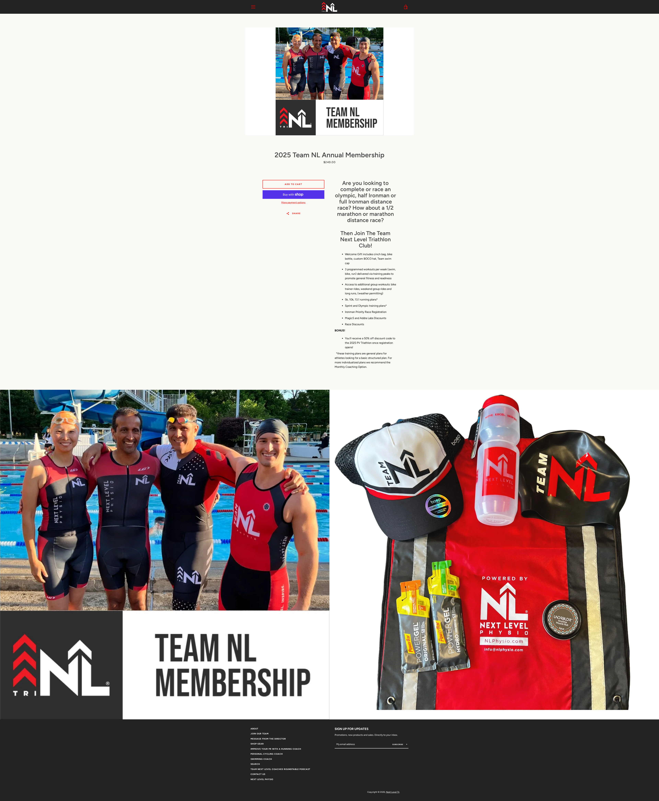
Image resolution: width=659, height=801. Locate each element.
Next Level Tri (392, 792)
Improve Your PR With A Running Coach (276, 749)
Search (255, 764)
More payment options (293, 202)
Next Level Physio (262, 779)
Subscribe (398, 744)
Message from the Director (268, 739)
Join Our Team (260, 733)
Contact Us (258, 774)
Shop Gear (257, 744)
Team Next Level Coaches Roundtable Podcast (280, 769)
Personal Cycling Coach (267, 754)
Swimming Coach (261, 759)
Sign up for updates (351, 729)
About (254, 729)
